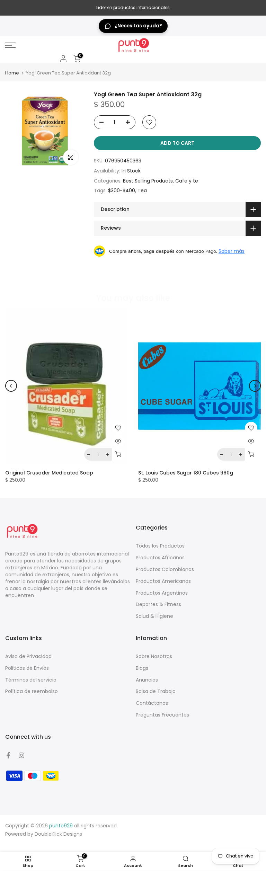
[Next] (255, 386)
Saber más (232, 251)
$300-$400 (121, 190)
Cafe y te (186, 180)
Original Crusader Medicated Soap (49, 472)
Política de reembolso (31, 691)
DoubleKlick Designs (58, 833)
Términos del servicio (30, 679)
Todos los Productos (160, 545)
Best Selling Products (148, 180)
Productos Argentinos (162, 592)
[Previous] (11, 386)
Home (12, 73)
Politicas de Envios (27, 668)
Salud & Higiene (154, 616)
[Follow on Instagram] (21, 755)
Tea (142, 190)
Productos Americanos (163, 581)
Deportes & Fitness (158, 604)
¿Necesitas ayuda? (138, 26)
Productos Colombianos (165, 569)
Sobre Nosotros (154, 656)
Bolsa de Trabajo (156, 691)
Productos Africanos (160, 557)
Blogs (142, 668)
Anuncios (147, 679)
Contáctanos (152, 703)
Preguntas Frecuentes (162, 714)
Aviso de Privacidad (28, 656)
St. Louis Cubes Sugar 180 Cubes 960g (185, 472)
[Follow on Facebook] (8, 755)
